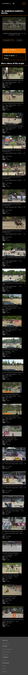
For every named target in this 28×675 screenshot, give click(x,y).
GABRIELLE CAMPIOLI (9, 50)
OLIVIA (5, 51)
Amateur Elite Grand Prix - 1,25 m (10, 621)
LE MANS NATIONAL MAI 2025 (10, 306)
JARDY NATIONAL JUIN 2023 (9, 596)
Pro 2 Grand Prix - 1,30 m (8, 598)
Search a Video (5, 643)
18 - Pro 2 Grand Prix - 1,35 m (10, 439)
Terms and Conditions (7, 649)
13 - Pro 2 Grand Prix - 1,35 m (10, 555)
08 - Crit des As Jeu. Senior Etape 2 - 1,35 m (13, 511)
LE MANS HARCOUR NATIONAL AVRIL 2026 (12, 80)
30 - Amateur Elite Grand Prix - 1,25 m (11, 374)
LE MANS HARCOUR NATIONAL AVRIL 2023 (12, 619)
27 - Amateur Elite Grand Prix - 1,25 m (11, 308)
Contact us (4, 660)
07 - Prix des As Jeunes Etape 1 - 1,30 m (12, 286)
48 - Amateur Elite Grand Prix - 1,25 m (11, 82)
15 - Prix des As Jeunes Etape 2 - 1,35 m (12, 261)
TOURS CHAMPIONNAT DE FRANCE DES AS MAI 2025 (13, 283)
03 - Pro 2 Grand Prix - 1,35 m (10, 577)
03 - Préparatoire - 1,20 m (8, 351)
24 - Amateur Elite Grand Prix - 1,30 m (11, 396)
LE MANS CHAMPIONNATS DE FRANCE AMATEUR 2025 (11, 150)
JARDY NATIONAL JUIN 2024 (9, 437)
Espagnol (4, 671)
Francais (4, 666)
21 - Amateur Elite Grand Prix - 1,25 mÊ (12, 128)
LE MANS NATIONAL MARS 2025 (10, 394)
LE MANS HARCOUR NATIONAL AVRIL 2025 (12, 372)
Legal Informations (6, 652)
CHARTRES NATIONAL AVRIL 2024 (10, 553)
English (3, 669)
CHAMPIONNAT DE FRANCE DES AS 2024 (12, 462)
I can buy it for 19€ (14, 27)
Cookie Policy (5, 654)
